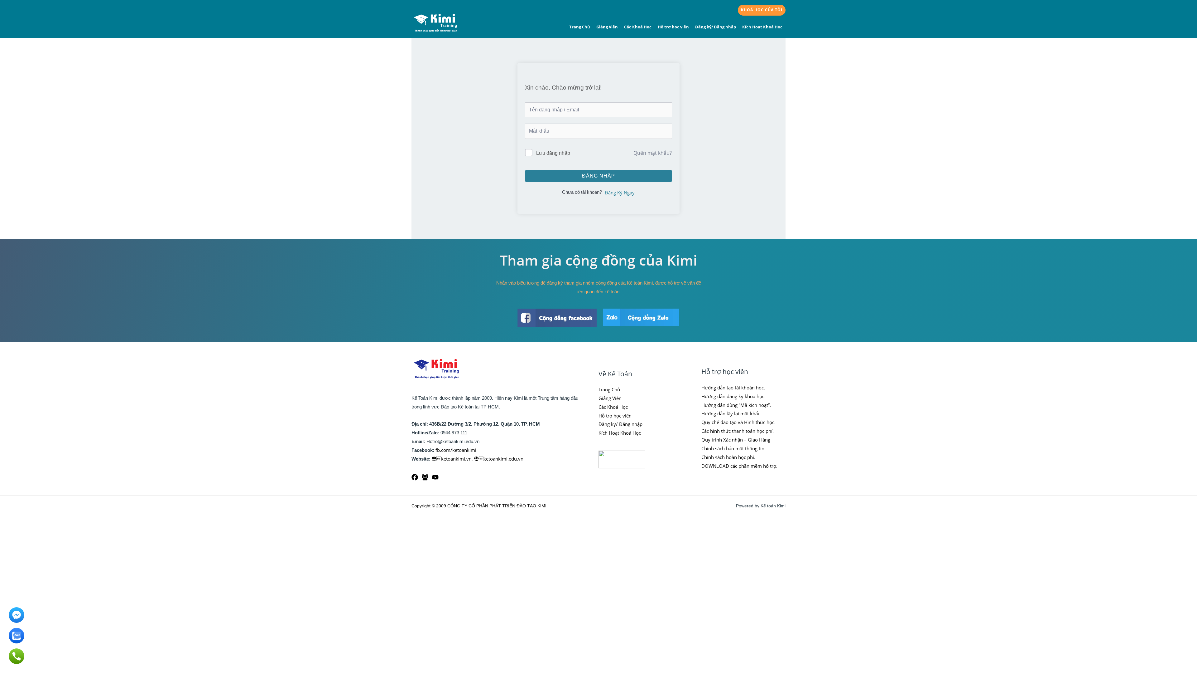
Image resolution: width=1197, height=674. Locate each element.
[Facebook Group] (425, 477)
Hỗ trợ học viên (673, 27)
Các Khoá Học (637, 27)
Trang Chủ (579, 27)
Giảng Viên (607, 27)
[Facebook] (414, 477)
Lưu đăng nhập (553, 153)
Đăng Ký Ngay (620, 192)
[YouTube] (435, 477)
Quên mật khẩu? (652, 152)
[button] (762, 10)
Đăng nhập (598, 175)
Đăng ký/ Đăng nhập (715, 27)
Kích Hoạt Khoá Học (762, 27)
